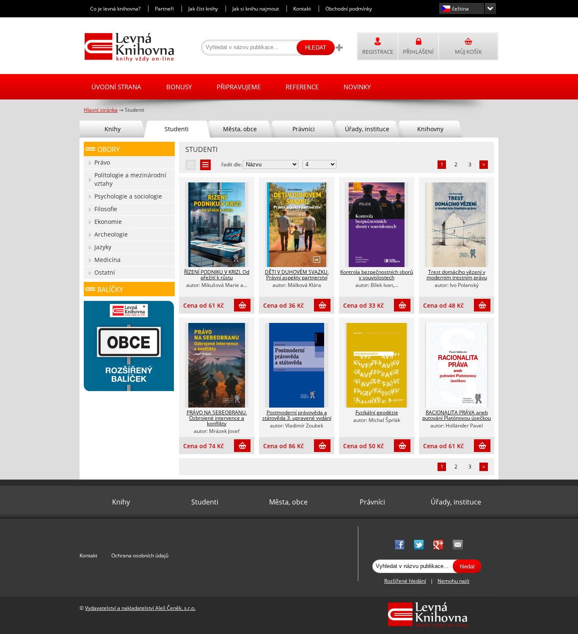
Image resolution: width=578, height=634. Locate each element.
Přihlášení (418, 51)
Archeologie (111, 234)
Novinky (357, 87)
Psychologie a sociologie (128, 196)
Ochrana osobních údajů (139, 555)
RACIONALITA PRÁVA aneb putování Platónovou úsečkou (456, 415)
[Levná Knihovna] (127, 60)
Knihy (113, 129)
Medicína (107, 260)
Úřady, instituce (367, 129)
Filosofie (105, 209)
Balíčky (110, 289)
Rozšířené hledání (405, 581)
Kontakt (302, 9)
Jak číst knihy (203, 9)
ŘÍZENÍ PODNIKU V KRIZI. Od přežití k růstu (216, 275)
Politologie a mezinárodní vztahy (130, 179)
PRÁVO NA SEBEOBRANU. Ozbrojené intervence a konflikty (217, 418)
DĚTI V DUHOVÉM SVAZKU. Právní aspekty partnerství (297, 275)
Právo (102, 162)
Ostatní (104, 272)
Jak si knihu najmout (255, 9)
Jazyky (102, 247)
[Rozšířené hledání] (339, 47)
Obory (108, 149)
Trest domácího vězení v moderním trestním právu (457, 275)
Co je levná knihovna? (115, 9)
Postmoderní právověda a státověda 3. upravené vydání (296, 415)
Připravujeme (239, 87)
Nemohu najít (453, 581)
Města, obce (240, 129)
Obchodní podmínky (348, 9)
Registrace (377, 51)
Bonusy (179, 87)
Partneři (164, 9)
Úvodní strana (116, 87)
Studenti (177, 129)
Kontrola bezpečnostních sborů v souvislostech (376, 275)
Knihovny (430, 129)
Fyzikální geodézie (376, 412)
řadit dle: (231, 164)
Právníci (303, 129)
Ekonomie (108, 222)
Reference (302, 87)
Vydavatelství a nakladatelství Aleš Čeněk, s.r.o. (140, 608)
